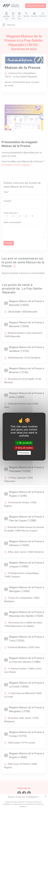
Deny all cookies (25, 448)
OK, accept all (24, 443)
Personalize (24, 453)
